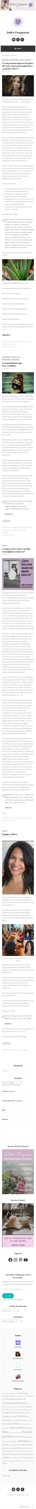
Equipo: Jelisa (9, 834)
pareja (24, 818)
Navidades (8, 1436)
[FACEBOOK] (13, 1489)
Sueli (3, 1461)
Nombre (8, 1091)
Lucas (4, 1428)
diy (11, 1409)
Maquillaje (28, 1428)
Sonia (31, 1457)
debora (27, 1403)
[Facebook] (14, 40)
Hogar (9, 1420)
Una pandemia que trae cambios (12, 364)
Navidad (27, 1432)
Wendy (4, 1463)
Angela (11, 1393)
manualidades (17, 1427)
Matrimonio (17, 818)
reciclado (10, 1445)
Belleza (22, 1393)
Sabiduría (5, 1454)
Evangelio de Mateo (9, 1416)
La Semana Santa (26, 1420)
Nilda (16, 1437)
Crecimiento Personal (10, 360)
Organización (27, 1437)
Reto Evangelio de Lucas (9, 1451)
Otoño (3, 1441)
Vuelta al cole (31, 1461)
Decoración (6, 1407)
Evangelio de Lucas (25, 1412)
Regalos (15, 1445)
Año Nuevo (16, 1393)
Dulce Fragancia (18, 32)
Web (3, 1110)
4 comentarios (23, 1050)
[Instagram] (18, 40)
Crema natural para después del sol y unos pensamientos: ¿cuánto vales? (18, 66)
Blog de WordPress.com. (18, 1495)
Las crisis (23, 530)
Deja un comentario (8, 347)
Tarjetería (12, 1461)
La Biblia (17, 1420)
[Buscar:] (18, 1071)
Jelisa (23, 341)
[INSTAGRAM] (18, 1489)
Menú (19, 49)
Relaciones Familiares (25, 1445)
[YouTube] (25, 1259)
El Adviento (27, 1409)
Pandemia (5, 532)
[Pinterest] (22, 40)
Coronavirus (13, 527)
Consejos (5, 1396)
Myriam (20, 1432)
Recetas (28, 341)
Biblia (26, 1393)
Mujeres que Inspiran (10, 60)
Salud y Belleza (25, 60)
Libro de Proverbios (25, 1424)
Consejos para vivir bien (15, 1396)
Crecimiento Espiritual (11, 357)
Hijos (4, 1420)
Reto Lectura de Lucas (23, 1451)
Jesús (12, 1420)
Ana (3, 1393)
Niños (21, 1436)
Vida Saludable (24, 1461)
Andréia (6, 1393)
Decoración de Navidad (15, 1407)
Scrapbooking (25, 1457)
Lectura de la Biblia (10, 1423)
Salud (17, 1454)
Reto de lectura (27, 1448)
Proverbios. (14, 1441)
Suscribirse (8, 1296)
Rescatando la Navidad (9, 1448)
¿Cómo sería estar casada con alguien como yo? (16, 550)
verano (14, 344)
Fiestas (27, 1416)
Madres (7, 1428)
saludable (23, 1454)
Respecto (29, 818)
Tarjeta (7, 1461)
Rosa (31, 1451)
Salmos (12, 1454)
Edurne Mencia (20, 1409)
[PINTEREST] (23, 1489)
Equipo (5, 831)
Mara (5, 1432)
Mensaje (5, 1119)
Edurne (14, 1409)
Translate (17, 1085)
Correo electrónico (12, 1101)
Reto (19, 1448)
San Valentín (13, 1458)
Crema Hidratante (15, 341)
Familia (5, 545)
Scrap (18, 1458)
